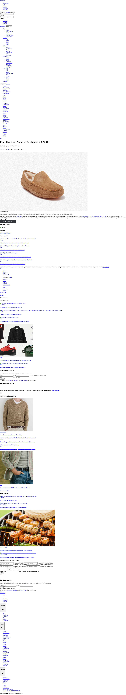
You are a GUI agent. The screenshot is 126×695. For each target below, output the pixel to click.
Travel (7, 32)
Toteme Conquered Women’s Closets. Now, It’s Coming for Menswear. (14, 242)
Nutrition (8, 64)
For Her (7, 76)
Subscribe (8, 12)
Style (4, 5)
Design (7, 42)
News (7, 49)
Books (7, 40)
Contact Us (5, 680)
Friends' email (3, 571)
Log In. (10, 277)
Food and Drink (9, 73)
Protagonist (5, 620)
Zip (14, 377)
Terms (4, 683)
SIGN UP (3, 587)
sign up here (106, 267)
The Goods (5, 8)
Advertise (5, 681)
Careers (4, 686)
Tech (7, 77)
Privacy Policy (23, 380)
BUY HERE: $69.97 (8, 221)
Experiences (6, 3)
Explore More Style (4, 490)
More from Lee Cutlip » (5, 233)
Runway (8, 51)
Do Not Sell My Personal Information (11, 690)
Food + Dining (9, 31)
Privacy (4, 685)
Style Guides (9, 52)
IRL (4, 617)
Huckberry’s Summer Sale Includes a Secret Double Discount (12, 264)
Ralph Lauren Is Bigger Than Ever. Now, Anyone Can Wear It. (13, 367)
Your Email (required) (19, 563)
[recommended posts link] (16, 430)
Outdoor (8, 74)
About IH (5, 677)
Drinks (7, 30)
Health (7, 60)
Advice (7, 57)
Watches (8, 53)
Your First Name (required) (20, 564)
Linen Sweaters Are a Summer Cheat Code (10, 435)
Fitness (7, 59)
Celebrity (8, 47)
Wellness (5, 7)
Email (15, 375)
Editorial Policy (6, 679)
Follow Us (3, 12)
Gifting (7, 80)
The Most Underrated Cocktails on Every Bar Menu (10, 314)
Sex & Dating (9, 36)
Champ (4, 619)
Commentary (9, 48)
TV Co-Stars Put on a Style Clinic (8, 500)
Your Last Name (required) (20, 566)
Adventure (8, 34)
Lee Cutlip (5, 149)
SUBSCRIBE (6, 274)
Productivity (8, 65)
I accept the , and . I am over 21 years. (19, 380)
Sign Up (2, 378)
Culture (4, 4)
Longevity (8, 61)
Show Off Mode (9, 35)
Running (8, 67)
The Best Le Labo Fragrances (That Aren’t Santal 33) (11, 307)
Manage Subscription (8, 689)
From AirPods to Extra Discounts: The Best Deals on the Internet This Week (15, 257)
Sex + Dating (3, 504)
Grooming (8, 55)
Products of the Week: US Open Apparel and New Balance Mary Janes (14, 321)
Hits (4, 613)
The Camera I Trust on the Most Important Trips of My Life (12, 250)
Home (7, 72)
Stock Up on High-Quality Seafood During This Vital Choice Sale (16, 550)
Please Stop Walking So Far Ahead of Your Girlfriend (13, 507)
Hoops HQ (5, 9)
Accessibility (6, 688)
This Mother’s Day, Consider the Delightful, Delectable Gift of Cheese (17, 557)
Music (7, 43)
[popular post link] (12, 303)
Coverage (5, 616)
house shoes (19, 216)
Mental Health (9, 63)
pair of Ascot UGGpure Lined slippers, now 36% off (94, 216)
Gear (1, 247)
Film (7, 39)
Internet (7, 44)
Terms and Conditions (12, 380)
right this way (55, 390)
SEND (2, 572)
